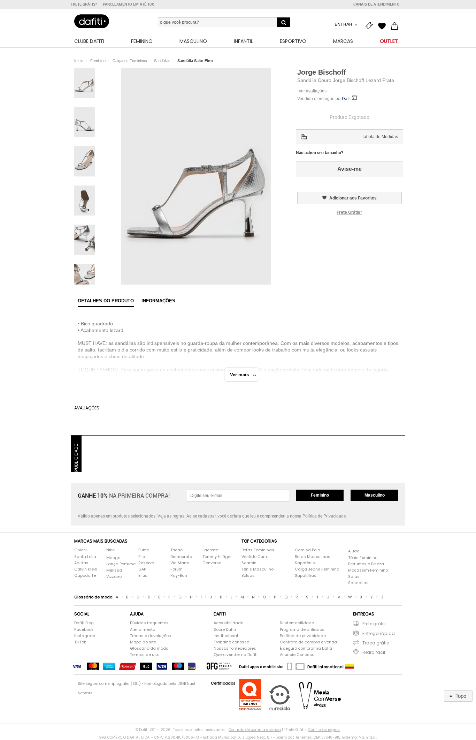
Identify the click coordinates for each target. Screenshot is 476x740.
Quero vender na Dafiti (236, 654)
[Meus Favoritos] (383, 25)
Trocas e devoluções (150, 636)
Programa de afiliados (302, 629)
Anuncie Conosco (297, 654)
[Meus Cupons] (371, 25)
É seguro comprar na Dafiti (306, 648)
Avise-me (349, 169)
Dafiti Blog (84, 623)
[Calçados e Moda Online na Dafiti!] (91, 21)
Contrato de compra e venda (308, 642)
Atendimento (142, 629)
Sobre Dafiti (225, 629)
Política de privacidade (303, 636)
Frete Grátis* (349, 212)
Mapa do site (143, 642)
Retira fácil (373, 652)
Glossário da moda (149, 648)
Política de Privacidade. (324, 516)
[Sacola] (396, 25)
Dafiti (347, 98)
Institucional (226, 636)
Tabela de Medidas (380, 136)
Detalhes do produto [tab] (106, 300)
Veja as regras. (171, 516)
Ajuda (354, 551)
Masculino (374, 495)
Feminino (320, 495)
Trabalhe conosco (231, 642)
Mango (113, 557)
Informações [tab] (158, 300)
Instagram (84, 636)
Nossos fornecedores (235, 648)
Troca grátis (375, 643)
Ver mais (241, 374)
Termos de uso (144, 654)
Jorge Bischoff (321, 72)
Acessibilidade (228, 623)
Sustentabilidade (297, 623)
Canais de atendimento (376, 4)
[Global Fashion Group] (219, 667)
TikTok (80, 642)
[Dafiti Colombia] (349, 667)
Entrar (344, 24)
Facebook (83, 629)
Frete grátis (374, 624)
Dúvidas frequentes (149, 623)
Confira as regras (324, 729)
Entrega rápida (378, 633)
